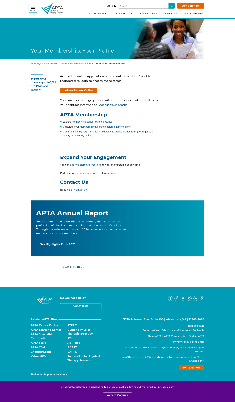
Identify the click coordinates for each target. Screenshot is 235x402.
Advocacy (171, 13)
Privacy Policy (181, 342)
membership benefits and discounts (92, 121)
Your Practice (123, 13)
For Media (198, 330)
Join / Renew (191, 5)
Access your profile (113, 105)
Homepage (36, 63)
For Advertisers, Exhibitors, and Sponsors (166, 330)
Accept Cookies (117, 395)
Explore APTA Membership (73, 63)
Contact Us (80, 306)
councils (84, 173)
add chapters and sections (85, 164)
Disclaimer (198, 342)
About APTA (154, 336)
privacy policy (166, 387)
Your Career (97, 13)
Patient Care (148, 13)
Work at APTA (196, 336)
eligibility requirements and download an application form (104, 131)
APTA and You (194, 13)
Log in (110, 6)
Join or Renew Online (78, 90)
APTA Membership (174, 336)
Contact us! (80, 189)
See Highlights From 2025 (57, 244)
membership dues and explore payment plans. (106, 126)
